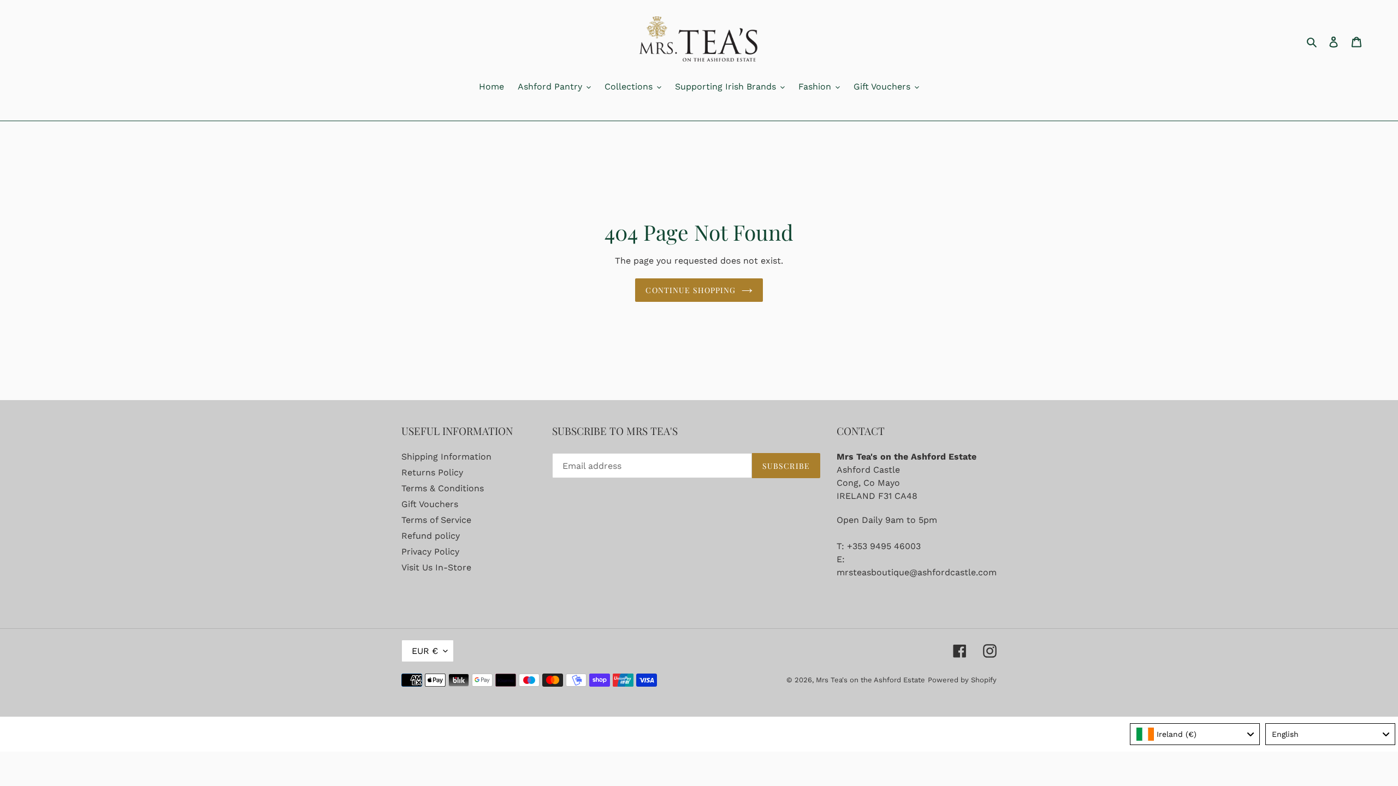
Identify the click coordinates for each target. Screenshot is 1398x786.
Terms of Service (436, 520)
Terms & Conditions (442, 488)
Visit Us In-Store (436, 567)
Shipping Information (446, 456)
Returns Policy (432, 472)
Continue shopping (690, 290)
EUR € (425, 651)
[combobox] (1195, 734)
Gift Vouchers (429, 504)
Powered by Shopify (962, 680)
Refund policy (430, 536)
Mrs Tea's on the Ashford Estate (870, 680)
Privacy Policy (430, 551)
